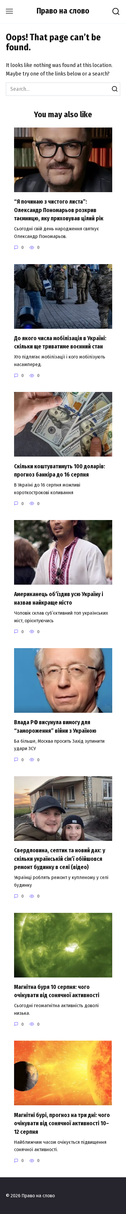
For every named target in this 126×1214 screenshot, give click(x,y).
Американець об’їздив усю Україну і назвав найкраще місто (58, 598)
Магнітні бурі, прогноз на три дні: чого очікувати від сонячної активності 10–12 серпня (62, 1123)
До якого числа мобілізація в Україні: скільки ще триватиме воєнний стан (60, 342)
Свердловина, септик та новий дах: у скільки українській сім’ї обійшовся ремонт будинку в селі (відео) (59, 859)
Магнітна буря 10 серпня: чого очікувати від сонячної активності (56, 991)
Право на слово (63, 11)
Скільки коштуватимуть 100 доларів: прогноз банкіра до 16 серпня (59, 470)
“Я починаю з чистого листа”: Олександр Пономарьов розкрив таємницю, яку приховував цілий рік (58, 210)
